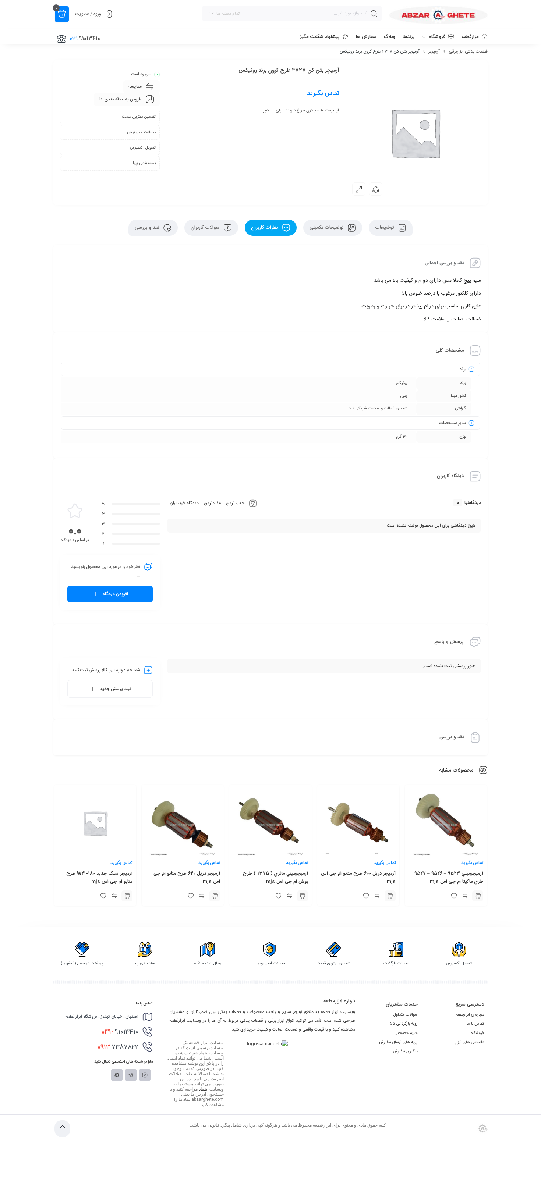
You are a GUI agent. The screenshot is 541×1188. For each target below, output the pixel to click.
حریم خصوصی (406, 1033)
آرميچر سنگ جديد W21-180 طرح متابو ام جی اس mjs (99, 877)
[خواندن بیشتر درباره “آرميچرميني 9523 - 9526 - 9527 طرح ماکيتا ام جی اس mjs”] (477, 895)
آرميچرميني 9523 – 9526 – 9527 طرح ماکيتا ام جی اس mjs (448, 877)
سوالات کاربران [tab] (206, 228)
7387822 (118, 1047)
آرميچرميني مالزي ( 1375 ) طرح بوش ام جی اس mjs (275, 877)
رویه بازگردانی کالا (404, 1024)
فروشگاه (477, 1033)
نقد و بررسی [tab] (147, 228)
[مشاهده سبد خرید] (61, 14)
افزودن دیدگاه (115, 594)
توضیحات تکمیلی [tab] (327, 228)
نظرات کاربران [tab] (265, 228)
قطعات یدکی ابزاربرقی (468, 51)
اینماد (203, 1089)
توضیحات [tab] (385, 228)
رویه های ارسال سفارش (398, 1042)
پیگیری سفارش (405, 1051)
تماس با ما (475, 1024)
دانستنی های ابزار (469, 1042)
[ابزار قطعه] (438, 15)
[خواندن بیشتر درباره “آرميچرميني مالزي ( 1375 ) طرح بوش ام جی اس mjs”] (302, 895)
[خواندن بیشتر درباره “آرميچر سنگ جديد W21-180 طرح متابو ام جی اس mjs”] (126, 895)
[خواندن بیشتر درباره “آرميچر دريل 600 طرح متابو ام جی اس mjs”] (390, 895)
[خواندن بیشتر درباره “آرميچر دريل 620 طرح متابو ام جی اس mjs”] (214, 895)
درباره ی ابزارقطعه (470, 1014)
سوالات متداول (405, 1014)
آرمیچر (434, 51)
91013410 (120, 1032)
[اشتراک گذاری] (375, 189)
